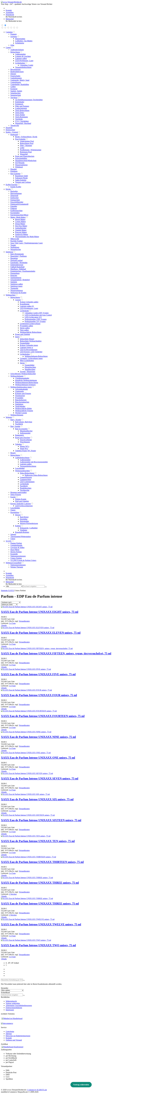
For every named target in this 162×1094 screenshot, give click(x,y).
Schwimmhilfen (21, 158)
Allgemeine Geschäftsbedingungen (19, 1005)
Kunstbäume (24, 304)
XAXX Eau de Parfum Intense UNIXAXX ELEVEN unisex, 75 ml (41, 632)
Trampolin (14, 288)
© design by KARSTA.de (37, 1090)
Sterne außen (25, 328)
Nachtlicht (19, 424)
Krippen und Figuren (23, 393)
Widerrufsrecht (11, 1001)
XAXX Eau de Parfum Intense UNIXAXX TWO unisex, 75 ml (38, 945)
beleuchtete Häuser (27, 339)
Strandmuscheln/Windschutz (25, 161)
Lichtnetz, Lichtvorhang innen (31, 358)
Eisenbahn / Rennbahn (18, 263)
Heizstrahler (24, 521)
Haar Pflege (14, 550)
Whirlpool (19, 167)
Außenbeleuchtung (22, 458)
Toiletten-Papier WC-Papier (25, 451)
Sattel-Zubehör (20, 180)
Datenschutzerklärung (14, 1008)
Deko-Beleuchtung (27, 473)
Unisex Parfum (16, 558)
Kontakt (9, 1038)
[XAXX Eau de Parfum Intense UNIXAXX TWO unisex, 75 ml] (26, 940)
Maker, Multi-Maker (18, 217)
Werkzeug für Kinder (18, 293)
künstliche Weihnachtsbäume (26, 380)
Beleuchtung (15, 52)
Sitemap (9, 1034)
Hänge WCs (24, 446)
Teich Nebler (20, 115)
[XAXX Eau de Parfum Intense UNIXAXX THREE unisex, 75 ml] (27, 878)
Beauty (13, 453)
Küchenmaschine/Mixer (19, 215)
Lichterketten (20, 63)
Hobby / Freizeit (12, 132)
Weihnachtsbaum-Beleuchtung (36, 356)
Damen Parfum (16, 543)
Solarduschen (15, 93)
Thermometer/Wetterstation (20, 536)
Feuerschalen (15, 76)
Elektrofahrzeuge (16, 265)
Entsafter (13, 206)
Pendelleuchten (25, 488)
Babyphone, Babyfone (23, 422)
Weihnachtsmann (16, 415)
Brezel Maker (20, 219)
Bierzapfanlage (16, 193)
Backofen (14, 191)
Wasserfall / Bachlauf (23, 123)
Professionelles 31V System (35, 321)
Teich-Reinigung (21, 117)
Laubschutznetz (21, 108)
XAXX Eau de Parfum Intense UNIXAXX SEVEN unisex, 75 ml (39, 778)
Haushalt (9, 128)
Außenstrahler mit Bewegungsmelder (34, 462)
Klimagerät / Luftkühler (29, 528)
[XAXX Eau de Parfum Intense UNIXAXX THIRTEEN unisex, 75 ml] (28, 857)
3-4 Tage (12, 623)
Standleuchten (30, 369)
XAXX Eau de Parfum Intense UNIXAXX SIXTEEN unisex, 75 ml (41, 820)
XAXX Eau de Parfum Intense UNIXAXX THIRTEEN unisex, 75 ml (42, 861)
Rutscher (13, 275)
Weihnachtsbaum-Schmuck (25, 385)
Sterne (22, 363)
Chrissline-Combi (26, 65)
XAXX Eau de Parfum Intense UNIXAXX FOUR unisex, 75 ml (39, 695)
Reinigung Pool (26, 152)
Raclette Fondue (16, 241)
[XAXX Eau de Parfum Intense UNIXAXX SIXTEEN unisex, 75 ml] (28, 815)
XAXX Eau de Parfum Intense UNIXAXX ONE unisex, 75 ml (38, 757)
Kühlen (18, 526)
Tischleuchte (24, 490)
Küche (8, 189)
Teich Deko (19, 113)
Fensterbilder (25, 343)
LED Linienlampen (27, 482)
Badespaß (14, 135)
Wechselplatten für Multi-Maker (27, 237)
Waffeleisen (14, 247)
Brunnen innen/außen (18, 492)
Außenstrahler (20, 54)
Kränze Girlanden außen (29, 302)
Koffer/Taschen (11, 185)
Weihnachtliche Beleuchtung (30, 332)
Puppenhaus (15, 273)
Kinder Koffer (15, 187)
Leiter (22, 148)
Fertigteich (19, 104)
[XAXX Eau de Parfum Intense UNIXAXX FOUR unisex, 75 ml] (26, 690)
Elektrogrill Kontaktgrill (19, 204)
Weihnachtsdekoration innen (21, 387)
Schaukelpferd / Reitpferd (20, 280)
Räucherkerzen (20, 400)
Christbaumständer (22, 378)
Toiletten (18, 444)
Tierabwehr (14, 125)
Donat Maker (20, 224)
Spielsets (13, 282)
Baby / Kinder (15, 420)
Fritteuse (13, 208)
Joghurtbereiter (20, 228)
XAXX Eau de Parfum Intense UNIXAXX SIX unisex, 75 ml (37, 799)
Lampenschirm (25, 480)
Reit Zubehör (15, 174)
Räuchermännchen (22, 402)
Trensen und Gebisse (23, 182)
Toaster (13, 245)
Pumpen (13, 34)
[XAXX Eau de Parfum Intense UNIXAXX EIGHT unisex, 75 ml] (26, 607)
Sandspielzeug (15, 278)
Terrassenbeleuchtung (23, 67)
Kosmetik (14, 554)
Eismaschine (15, 200)
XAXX (8, 541)
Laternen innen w (26, 347)
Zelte (12, 45)
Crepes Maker (20, 222)
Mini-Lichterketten (27, 361)
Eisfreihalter (19, 102)
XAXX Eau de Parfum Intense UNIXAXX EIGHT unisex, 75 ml (39, 611)
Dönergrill (14, 196)
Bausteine (14, 258)
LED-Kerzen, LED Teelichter (31, 352)
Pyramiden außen (26, 326)
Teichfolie (19, 119)
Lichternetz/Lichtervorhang (30, 324)
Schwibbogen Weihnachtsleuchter (23, 374)
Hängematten (20, 39)
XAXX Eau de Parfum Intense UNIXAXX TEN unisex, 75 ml (38, 841)
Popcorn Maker (21, 232)
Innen (17, 337)
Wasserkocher (15, 249)
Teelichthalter (20, 406)
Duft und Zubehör (22, 501)
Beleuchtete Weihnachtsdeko (31, 341)
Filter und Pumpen (22, 106)
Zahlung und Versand (14, 1040)
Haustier (13, 169)
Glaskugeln (19, 391)
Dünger (13, 74)
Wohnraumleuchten (22, 471)
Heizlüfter (23, 519)
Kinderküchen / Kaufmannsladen (22, 271)
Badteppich (19, 435)
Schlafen (13, 37)
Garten (8, 47)
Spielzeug (9, 252)
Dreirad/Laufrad (16, 260)
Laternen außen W (27, 306)
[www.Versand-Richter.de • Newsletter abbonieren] (24, 980)
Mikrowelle (14, 239)
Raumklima (14, 512)
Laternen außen (21, 58)
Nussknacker (20, 396)
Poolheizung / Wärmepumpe (30, 150)
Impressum (10, 1010)
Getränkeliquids (16, 545)
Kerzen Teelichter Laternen (20, 504)
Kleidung (13, 171)
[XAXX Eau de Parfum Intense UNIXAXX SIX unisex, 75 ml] (25, 794)
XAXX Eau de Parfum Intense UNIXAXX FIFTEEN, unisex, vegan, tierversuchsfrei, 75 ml (56, 653)
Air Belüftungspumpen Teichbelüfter (29, 100)
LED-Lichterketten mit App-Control (38, 315)
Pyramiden (19, 398)
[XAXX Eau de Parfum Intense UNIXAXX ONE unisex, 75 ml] (26, 753)
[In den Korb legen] (24, 995)
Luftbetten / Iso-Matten (23, 41)
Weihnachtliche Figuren (24, 411)
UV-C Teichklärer (22, 121)
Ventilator (23, 530)
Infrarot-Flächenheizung (29, 523)
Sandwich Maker (21, 234)
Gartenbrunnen (16, 78)
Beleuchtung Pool (26, 143)
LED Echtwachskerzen (28, 350)
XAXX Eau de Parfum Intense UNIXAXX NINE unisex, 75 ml (38, 736)
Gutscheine (10, 1031)
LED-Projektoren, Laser (24, 61)
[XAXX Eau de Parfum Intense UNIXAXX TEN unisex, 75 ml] (25, 836)
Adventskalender (21, 389)
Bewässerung (15, 69)
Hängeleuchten (30, 367)
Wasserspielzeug (21, 165)
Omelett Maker (20, 230)
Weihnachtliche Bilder (23, 408)
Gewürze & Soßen (17, 547)
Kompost (13, 89)
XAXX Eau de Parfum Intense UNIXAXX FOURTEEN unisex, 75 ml (43, 716)
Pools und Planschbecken (24, 156)
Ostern (12, 510)
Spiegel (13, 534)
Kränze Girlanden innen (29, 345)
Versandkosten (24, 621)
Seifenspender (25, 433)
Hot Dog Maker (21, 226)
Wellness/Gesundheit (13, 563)
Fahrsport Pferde (21, 178)
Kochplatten (15, 213)
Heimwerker (10, 130)
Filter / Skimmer (26, 145)
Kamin (13, 497)
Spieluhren (19, 404)
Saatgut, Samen (16, 91)
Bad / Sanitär (15, 426)
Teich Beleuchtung (22, 110)
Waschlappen (25, 442)
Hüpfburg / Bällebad (18, 269)
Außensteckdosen (17, 50)
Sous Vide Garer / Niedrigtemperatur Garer (26, 243)
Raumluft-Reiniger (22, 532)
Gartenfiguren (15, 82)
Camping (9, 32)
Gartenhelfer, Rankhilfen (19, 84)
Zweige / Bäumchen (27, 372)
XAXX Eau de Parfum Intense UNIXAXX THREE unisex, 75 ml (40, 882)
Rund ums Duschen (22, 438)
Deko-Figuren (15, 495)
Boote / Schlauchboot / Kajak (26, 137)
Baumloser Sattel (21, 176)
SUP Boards (19, 163)
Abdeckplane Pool (27, 141)
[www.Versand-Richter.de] (11, 2)
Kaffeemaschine (16, 211)
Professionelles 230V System (35, 319)
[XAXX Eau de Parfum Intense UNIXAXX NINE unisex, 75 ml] (26, 732)
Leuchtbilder (15, 508)
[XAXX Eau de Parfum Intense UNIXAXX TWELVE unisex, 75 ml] (27, 919)
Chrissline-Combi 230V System (37, 313)
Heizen (18, 515)
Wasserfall (24, 154)
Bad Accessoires (21, 429)
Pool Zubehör (20, 139)
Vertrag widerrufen (13, 1003)
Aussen (18, 300)
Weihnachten (10, 295)
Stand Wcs (24, 449)
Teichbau (13, 98)
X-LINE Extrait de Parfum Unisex (23, 560)
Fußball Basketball (17, 267)
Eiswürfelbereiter (16, 202)
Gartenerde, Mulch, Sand (19, 80)
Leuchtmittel (20, 468)
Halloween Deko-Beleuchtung (36, 475)
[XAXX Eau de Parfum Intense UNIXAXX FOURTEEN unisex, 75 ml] (29, 711)
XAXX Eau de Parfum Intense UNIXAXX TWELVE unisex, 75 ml (41, 924)
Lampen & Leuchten (23, 56)
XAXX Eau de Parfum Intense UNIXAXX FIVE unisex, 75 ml (38, 674)
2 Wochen (13, 894)
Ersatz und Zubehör (22, 334)
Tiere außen (24, 330)
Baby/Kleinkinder (17, 254)
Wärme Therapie (16, 567)
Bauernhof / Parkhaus (18, 256)
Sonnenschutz (15, 95)
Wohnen (9, 417)
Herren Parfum (16, 552)
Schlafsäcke (19, 43)
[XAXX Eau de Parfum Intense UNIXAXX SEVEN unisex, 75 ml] (27, 773)
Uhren (12, 539)
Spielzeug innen (16, 286)
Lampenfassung (26, 477)
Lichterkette (24, 311)
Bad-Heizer (24, 517)
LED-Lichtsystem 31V (33, 317)
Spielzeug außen (16, 284)
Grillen (13, 87)
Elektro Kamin (20, 499)
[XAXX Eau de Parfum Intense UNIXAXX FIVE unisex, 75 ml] (26, 669)
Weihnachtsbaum (16, 376)
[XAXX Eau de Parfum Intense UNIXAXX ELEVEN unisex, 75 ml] (27, 628)
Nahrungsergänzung (18, 556)
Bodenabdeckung (17, 72)
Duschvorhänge (26, 440)
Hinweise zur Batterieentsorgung (18, 1036)
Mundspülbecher (26, 431)
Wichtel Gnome (21, 413)
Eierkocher (14, 198)
